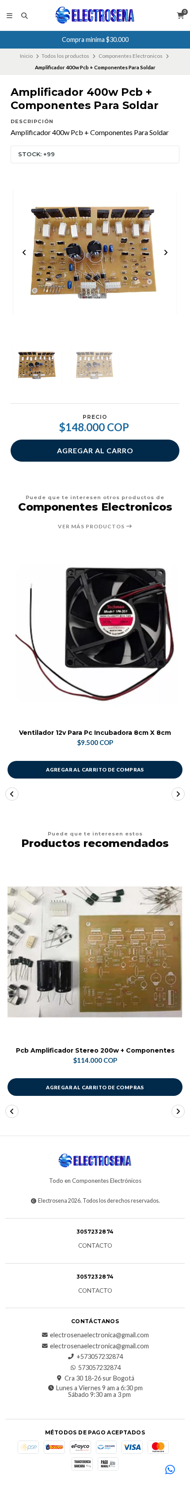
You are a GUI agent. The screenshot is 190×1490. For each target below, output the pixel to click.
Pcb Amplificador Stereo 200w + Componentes (95, 1050)
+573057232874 (99, 1357)
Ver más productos (92, 526)
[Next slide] (165, 252)
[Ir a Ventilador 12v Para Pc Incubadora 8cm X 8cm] (95, 634)
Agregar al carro (95, 450)
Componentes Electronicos (131, 56)
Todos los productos (65, 56)
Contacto (95, 1246)
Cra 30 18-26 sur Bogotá (99, 1378)
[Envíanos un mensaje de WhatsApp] (170, 1470)
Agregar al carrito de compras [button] (95, 769)
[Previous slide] (24, 252)
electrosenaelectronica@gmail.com (99, 1335)
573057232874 (99, 1368)
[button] (12, 794)
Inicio (26, 56)
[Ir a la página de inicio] (95, 15)
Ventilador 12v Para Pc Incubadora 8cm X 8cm (95, 733)
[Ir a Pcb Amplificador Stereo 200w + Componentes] (95, 952)
